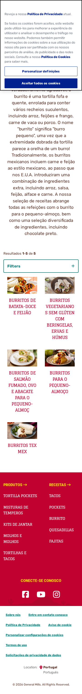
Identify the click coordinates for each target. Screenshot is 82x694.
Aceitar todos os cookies (41, 83)
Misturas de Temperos (15, 510)
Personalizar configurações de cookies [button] (34, 635)
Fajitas (56, 541)
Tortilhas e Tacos (14, 556)
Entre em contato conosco (48, 615)
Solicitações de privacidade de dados (33, 655)
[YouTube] (41, 594)
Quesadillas (61, 530)
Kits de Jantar (17, 524)
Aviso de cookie (60, 625)
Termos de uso (16, 645)
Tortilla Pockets (20, 496)
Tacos (55, 496)
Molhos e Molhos (12, 538)
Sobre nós (13, 615)
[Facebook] (25, 594)
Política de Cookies (55, 57)
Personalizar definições (41, 71)
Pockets (57, 507)
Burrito (57, 518)
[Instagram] (56, 594)
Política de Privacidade (23, 625)
